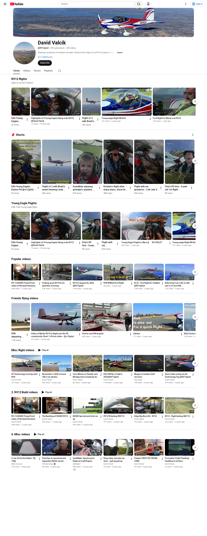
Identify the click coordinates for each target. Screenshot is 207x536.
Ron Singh (138, 380)
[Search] (138, 4)
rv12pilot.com (46, 57)
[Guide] (5, 4)
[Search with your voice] (148, 4)
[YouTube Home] (16, 4)
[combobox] (97, 4)
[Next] (195, 101)
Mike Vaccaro (16, 464)
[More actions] (27, 119)
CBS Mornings (47, 464)
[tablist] (103, 70)
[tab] (16, 70)
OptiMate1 (77, 464)
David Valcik (16, 380)
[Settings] (185, 4)
